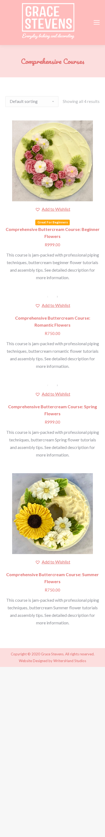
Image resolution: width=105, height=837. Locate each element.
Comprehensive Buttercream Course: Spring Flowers (52, 410)
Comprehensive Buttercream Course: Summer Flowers (52, 578)
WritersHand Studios (69, 661)
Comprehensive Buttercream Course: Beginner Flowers (53, 233)
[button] (52, 209)
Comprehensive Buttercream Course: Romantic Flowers (52, 321)
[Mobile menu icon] (97, 22)
